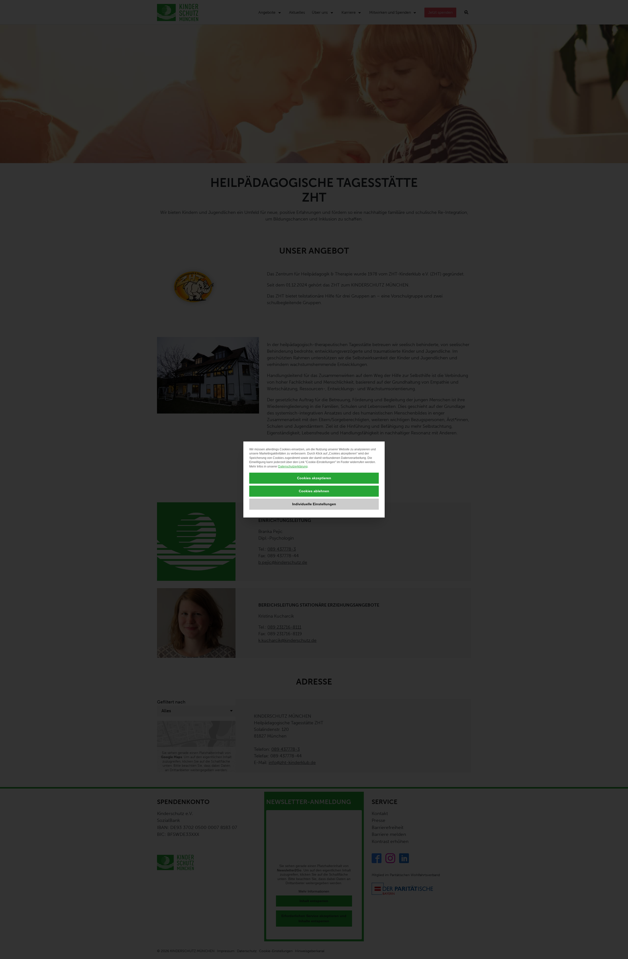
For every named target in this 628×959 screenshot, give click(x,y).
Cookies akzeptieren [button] (314, 478)
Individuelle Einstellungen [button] (314, 504)
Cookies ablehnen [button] (314, 491)
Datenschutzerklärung (293, 466)
